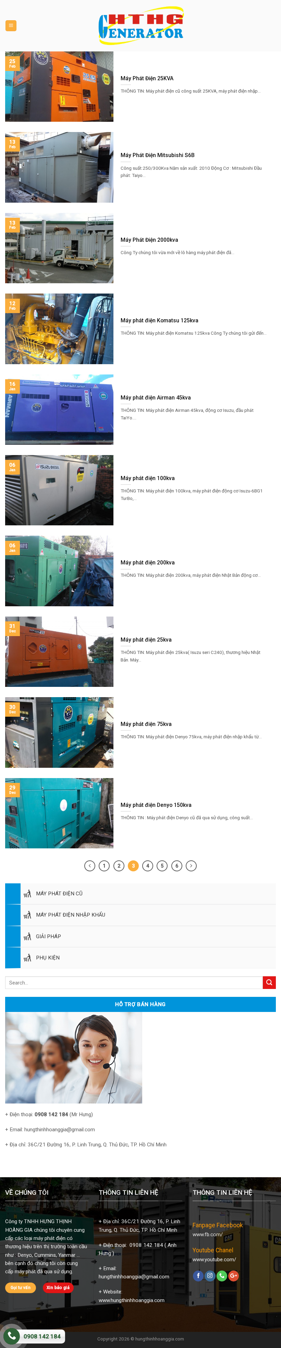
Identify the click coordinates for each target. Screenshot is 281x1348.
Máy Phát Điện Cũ (59, 894)
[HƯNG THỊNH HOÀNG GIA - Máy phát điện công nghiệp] (141, 25)
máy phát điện (49, 1238)
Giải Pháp (48, 936)
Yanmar (66, 1255)
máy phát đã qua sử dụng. (44, 1271)
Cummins (45, 1255)
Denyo (24, 1255)
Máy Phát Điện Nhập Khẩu (70, 915)
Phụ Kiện (48, 958)
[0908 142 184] (11, 1336)
